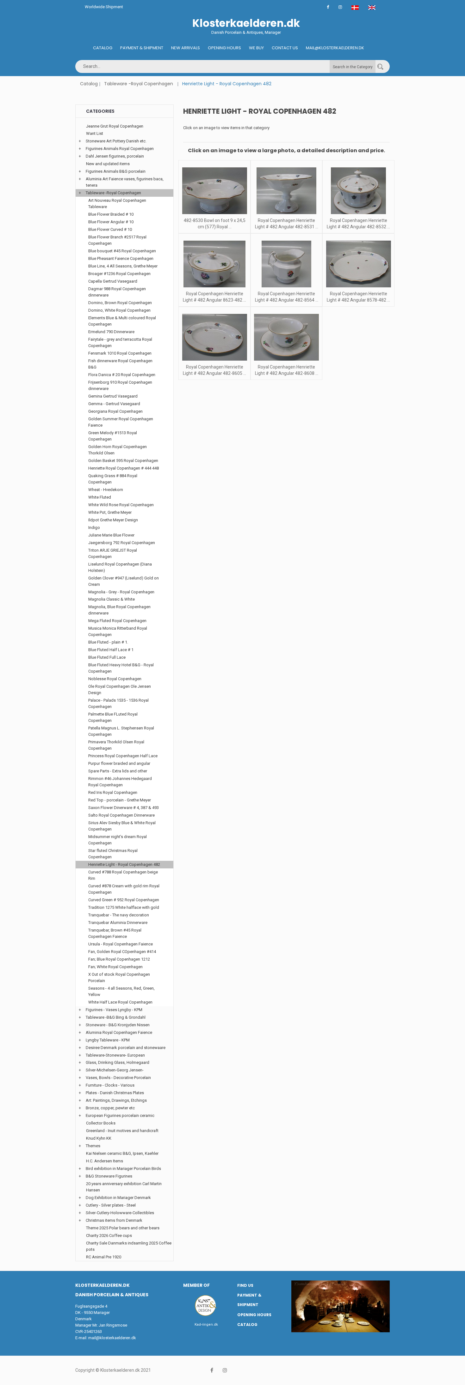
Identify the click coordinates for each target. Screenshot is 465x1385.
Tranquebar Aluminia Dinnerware (117, 922)
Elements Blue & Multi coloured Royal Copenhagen (122, 321)
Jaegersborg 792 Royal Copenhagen (121, 542)
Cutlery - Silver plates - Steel (111, 1205)
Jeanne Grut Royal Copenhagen (114, 126)
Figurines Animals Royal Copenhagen (120, 148)
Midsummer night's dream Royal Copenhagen (117, 839)
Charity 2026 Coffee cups (109, 1235)
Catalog (102, 48)
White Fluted (99, 497)
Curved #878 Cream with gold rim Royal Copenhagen (123, 889)
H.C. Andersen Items (104, 1161)
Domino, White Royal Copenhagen (119, 310)
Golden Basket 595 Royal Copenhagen (123, 460)
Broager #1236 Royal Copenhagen (119, 273)
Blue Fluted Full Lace (107, 657)
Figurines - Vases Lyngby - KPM (114, 1009)
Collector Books (100, 1123)
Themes (93, 1145)
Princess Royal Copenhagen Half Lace (123, 755)
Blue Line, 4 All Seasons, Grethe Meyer (123, 266)
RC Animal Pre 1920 (103, 1257)
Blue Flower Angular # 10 (110, 221)
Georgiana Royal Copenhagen (115, 411)
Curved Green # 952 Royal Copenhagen (123, 899)
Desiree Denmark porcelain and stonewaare (125, 1047)
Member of (196, 1285)
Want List (94, 133)
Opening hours (224, 48)
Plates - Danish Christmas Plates (115, 1092)
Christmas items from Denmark (114, 1220)
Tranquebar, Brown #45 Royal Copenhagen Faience (114, 933)
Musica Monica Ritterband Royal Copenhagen (117, 631)
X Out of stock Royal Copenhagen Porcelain (119, 977)
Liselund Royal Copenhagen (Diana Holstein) (120, 567)
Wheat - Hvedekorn (105, 489)
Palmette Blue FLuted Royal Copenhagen (113, 717)
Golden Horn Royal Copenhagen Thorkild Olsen (117, 449)
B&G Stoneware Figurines (109, 1176)
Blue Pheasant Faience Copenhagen (120, 258)
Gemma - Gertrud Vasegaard (114, 403)
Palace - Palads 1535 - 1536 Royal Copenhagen (118, 703)
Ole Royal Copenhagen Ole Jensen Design (119, 689)
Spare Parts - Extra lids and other (117, 771)
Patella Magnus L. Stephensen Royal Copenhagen (121, 731)
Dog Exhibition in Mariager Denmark (118, 1197)
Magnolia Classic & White (111, 599)
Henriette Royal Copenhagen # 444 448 (123, 468)
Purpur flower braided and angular (119, 763)
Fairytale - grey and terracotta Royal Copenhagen (120, 342)
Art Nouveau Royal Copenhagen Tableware (117, 203)
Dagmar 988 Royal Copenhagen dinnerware (117, 291)
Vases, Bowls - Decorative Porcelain (118, 1077)
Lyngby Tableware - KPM (108, 1040)
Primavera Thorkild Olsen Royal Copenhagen (116, 745)
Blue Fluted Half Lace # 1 (110, 649)
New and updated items (108, 163)
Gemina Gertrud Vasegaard (113, 396)
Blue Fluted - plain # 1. (108, 642)
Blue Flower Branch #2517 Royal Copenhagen (117, 240)
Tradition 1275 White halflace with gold (123, 907)
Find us (245, 1285)
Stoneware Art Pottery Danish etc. (116, 141)
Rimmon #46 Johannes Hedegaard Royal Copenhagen (120, 781)
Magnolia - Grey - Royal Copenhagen (121, 592)
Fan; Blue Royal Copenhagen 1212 (119, 959)
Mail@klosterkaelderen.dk (335, 48)
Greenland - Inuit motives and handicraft (122, 1130)
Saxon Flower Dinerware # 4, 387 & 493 (123, 807)
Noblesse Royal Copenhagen (114, 678)
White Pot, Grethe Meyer (110, 512)
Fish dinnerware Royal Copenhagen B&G (120, 363)
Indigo (94, 527)
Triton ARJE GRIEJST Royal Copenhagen (112, 553)
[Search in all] (380, 66)
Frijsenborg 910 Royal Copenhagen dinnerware (120, 385)
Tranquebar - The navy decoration (118, 915)
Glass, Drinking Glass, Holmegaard (117, 1062)
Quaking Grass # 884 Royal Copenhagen (112, 478)
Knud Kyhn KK (98, 1138)
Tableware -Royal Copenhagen (138, 84)
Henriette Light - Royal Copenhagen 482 (124, 864)
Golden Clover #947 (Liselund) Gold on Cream (123, 581)
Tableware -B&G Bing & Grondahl (116, 1017)
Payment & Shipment (141, 48)
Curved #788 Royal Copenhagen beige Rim (123, 875)
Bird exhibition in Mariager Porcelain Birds (123, 1168)
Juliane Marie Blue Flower (111, 535)
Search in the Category (353, 67)
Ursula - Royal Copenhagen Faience (120, 944)
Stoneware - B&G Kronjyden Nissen (118, 1024)
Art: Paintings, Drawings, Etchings (116, 1100)
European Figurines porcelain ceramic (120, 1115)
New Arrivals (185, 48)
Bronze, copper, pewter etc (110, 1108)
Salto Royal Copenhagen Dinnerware (121, 815)
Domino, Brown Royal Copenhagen (120, 302)
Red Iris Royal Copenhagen (112, 792)
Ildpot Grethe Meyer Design (113, 520)
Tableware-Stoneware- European (115, 1055)
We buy (256, 48)
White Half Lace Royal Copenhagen (120, 1002)
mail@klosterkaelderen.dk (112, 1337)
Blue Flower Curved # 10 (110, 229)
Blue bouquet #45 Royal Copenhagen (122, 251)
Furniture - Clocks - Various (110, 1085)
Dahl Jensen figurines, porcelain (115, 156)
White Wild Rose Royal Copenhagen (121, 504)
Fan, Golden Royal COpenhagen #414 (122, 951)
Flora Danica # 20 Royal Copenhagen (121, 374)
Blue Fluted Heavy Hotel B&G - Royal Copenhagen (121, 668)
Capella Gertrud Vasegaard (112, 281)
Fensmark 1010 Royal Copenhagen (120, 353)
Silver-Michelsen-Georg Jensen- (115, 1070)
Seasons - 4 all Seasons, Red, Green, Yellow (121, 991)
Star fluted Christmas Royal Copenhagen (113, 853)
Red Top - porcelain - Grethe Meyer (119, 800)
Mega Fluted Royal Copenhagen (117, 620)
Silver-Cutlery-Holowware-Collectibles (120, 1212)
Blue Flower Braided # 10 (110, 214)
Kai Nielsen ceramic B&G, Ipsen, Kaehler (122, 1153)
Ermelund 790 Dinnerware (111, 331)
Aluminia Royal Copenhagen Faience (119, 1032)
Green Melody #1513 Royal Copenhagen (112, 435)
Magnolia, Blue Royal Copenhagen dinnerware (119, 609)
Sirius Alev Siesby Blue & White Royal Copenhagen (122, 825)
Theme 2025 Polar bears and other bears (122, 1228)
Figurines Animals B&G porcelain (116, 171)
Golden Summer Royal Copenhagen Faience (120, 422)
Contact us (285, 48)
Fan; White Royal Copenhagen (115, 966)
